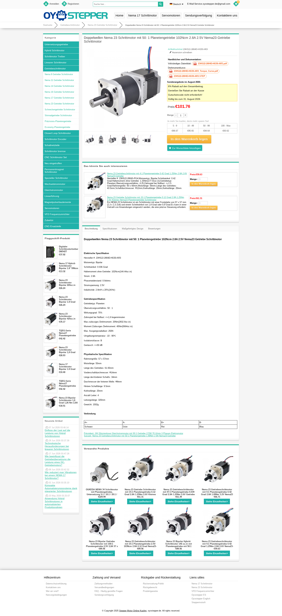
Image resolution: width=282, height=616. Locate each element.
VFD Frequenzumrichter (57, 214)
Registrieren (73, 4)
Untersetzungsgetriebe (56, 44)
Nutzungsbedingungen (56, 595)
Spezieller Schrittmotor (56, 178)
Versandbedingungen (104, 587)
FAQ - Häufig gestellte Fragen (108, 591)
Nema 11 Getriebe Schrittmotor (59, 80)
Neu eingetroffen (53, 163)
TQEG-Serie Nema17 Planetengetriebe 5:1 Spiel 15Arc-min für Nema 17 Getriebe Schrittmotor (67, 333)
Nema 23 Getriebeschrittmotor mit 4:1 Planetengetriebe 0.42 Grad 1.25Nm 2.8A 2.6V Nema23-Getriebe (217, 545)
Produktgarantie (150, 591)
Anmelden (54, 4)
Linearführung (52, 196)
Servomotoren (171, 15)
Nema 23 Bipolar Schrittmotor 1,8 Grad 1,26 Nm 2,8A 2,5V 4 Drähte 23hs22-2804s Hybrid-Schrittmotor (68, 400)
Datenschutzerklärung (56, 583)
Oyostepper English (201, 598)
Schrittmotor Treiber (55, 56)
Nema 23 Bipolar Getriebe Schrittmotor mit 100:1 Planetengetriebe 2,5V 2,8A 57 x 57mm (102, 545)
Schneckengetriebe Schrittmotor (60, 109)
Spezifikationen (109, 228)
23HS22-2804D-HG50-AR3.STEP (189, 76)
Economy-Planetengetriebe (57, 127)
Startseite (47, 25)
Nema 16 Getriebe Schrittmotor (59, 92)
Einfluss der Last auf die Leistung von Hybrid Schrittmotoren (57, 433)
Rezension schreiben (182, 52)
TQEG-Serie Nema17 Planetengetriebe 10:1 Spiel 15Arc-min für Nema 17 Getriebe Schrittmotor (67, 383)
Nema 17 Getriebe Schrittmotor (59, 98)
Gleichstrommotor (54, 190)
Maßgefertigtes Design (132, 228)
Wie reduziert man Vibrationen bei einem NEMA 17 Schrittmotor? (61, 475)
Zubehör (49, 220)
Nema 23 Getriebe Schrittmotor (102, 25)
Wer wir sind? (52, 591)
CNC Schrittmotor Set (56, 157)
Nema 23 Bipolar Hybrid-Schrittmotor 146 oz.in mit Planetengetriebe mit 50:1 (178, 543)
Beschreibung (91, 228)
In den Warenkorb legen (204, 184)
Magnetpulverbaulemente (58, 202)
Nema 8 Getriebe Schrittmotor (59, 74)
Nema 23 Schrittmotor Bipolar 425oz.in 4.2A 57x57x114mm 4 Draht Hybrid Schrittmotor (68, 316)
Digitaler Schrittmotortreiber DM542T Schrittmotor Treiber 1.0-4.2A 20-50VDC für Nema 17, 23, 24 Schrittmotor (68, 249)
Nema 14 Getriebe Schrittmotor (59, 86)
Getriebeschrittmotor (70, 25)
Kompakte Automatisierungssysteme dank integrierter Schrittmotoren (61, 488)
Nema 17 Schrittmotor (142, 15)
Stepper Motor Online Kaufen (133, 610)
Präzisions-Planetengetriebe (58, 121)
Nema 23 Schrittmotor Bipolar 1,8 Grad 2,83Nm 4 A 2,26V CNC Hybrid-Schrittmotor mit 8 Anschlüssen (68, 350)
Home (119, 15)
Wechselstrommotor (55, 184)
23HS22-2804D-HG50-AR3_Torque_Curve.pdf (196, 71)
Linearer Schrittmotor (55, 62)
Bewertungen (154, 228)
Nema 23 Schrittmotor (202, 587)
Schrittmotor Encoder (55, 139)
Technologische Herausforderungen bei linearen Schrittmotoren (57, 446)
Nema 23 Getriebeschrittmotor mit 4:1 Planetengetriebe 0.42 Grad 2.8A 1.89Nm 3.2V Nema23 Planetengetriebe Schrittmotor (217, 493)
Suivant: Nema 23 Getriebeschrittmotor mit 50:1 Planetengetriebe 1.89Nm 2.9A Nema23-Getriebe (130, 436)
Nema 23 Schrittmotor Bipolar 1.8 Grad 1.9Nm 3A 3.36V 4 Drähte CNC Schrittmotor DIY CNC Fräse (68, 299)
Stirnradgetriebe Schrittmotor (58, 115)
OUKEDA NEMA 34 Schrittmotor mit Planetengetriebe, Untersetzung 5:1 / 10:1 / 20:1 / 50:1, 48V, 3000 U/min (102, 493)
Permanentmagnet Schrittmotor (54, 170)
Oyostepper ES (199, 595)
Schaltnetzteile (52, 145)
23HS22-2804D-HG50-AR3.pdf (212, 63)
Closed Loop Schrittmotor (58, 133)
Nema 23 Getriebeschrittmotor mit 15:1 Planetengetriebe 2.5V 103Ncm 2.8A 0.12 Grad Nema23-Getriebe (140, 545)
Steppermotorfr (199, 602)
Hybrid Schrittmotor (54, 50)
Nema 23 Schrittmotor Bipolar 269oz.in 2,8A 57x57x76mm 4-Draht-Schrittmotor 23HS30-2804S (68, 282)
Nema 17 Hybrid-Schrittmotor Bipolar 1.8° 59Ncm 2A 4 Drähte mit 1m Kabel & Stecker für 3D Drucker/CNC (68, 266)
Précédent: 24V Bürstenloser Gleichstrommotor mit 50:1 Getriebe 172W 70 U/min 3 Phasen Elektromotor (133, 433)
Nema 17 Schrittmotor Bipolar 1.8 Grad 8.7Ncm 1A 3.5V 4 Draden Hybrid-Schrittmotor (68, 366)
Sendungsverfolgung (198, 15)
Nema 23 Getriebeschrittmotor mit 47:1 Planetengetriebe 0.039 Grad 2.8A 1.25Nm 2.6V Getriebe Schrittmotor (178, 493)
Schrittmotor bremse (55, 151)
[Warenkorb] (236, 4)
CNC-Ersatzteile (53, 226)
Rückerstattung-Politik (153, 583)
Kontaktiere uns (227, 15)
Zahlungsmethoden (103, 583)
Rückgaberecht (150, 587)
